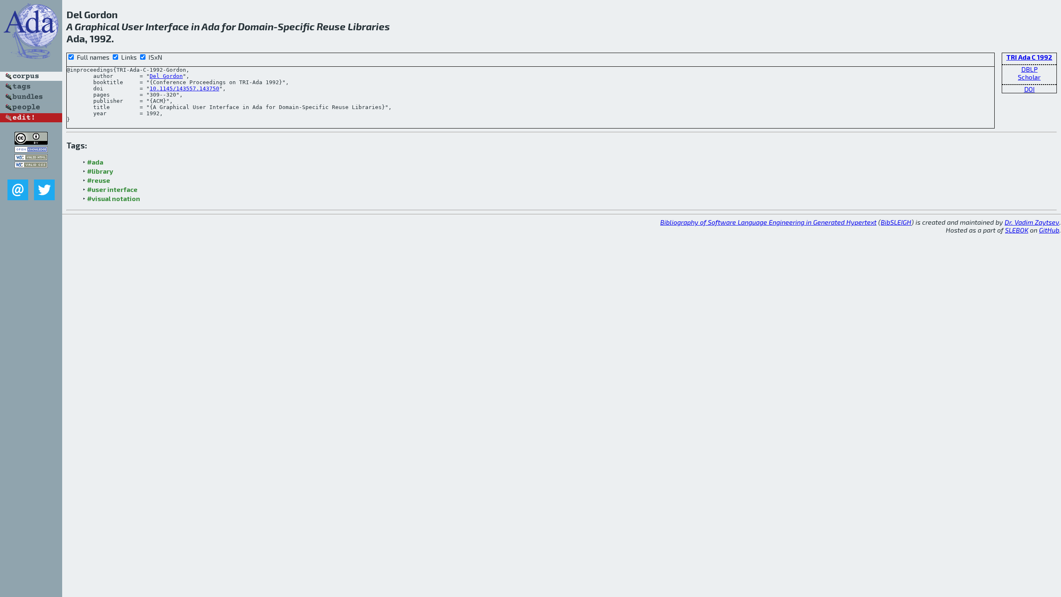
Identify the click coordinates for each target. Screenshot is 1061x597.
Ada (210, 26)
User (132, 26)
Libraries (369, 26)
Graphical (97, 26)
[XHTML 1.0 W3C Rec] (31, 158)
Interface (167, 26)
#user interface (112, 189)
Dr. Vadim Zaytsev (1032, 222)
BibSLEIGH (896, 222)
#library (100, 171)
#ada (95, 162)
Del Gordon (166, 76)
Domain (256, 26)
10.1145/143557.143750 (184, 88)
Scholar (1029, 77)
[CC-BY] (31, 142)
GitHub (1049, 230)
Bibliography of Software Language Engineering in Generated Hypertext (768, 222)
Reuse (331, 26)
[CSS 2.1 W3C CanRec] (31, 173)
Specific (296, 26)
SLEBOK (1016, 230)
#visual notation (113, 198)
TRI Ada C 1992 (1029, 57)
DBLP (1029, 69)
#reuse (98, 180)
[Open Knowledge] (31, 150)
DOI (1029, 89)
